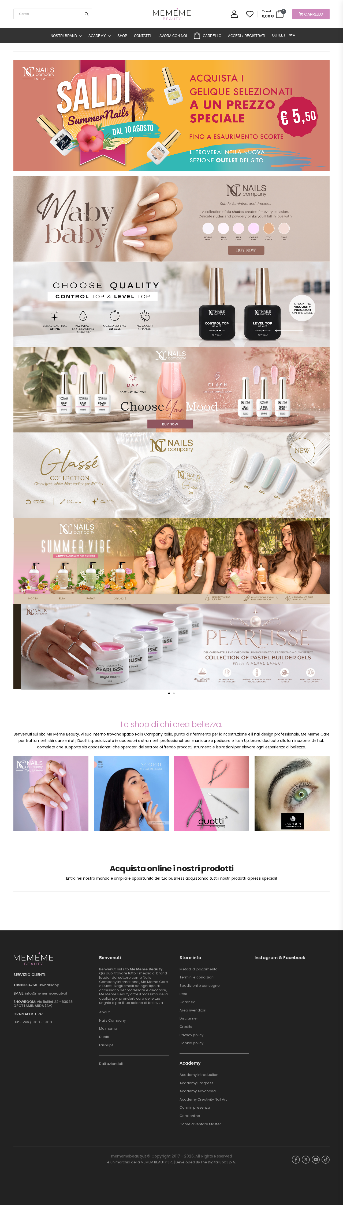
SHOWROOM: (24, 1001)
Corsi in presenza (195, 1107)
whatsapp (50, 985)
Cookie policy (191, 1043)
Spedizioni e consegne (200, 985)
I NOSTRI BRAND (63, 36)
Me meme (108, 1028)
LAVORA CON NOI (172, 36)
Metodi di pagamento (199, 969)
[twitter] (306, 1160)
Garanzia (188, 1001)
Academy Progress (196, 1083)
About (104, 1012)
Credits (186, 1026)
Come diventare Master (200, 1124)
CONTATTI (142, 36)
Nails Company (112, 1020)
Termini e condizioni (197, 977)
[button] (169, 693)
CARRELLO (212, 36)
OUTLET (283, 35)
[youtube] (316, 1160)
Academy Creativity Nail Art (203, 1099)
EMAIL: (18, 993)
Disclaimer (189, 1018)
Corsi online (190, 1115)
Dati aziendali (111, 1063)
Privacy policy (191, 1034)
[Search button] (86, 14)
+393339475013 (26, 985)
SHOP (122, 36)
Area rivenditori (193, 1010)
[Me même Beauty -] (171, 14)
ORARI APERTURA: (28, 1014)
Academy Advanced (198, 1091)
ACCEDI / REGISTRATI (246, 36)
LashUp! (106, 1045)
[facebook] (296, 1160)
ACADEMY (97, 36)
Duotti (104, 1036)
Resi (183, 993)
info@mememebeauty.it (46, 993)
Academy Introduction (199, 1074)
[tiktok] (326, 1160)
